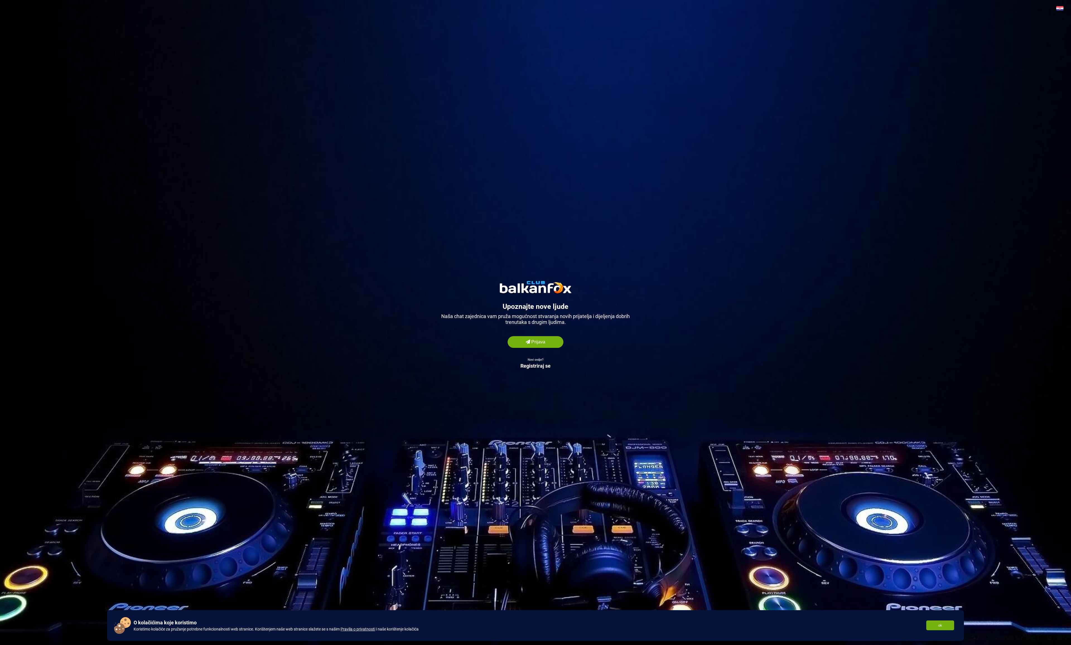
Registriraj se (535, 366)
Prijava (537, 342)
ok (940, 625)
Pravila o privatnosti (358, 629)
